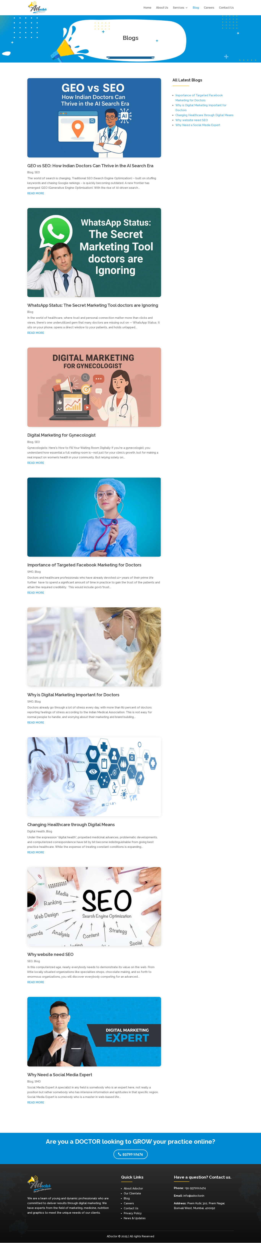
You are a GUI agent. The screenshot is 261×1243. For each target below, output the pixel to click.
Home (147, 7)
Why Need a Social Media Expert (59, 1074)
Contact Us (226, 7)
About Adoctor (133, 1188)
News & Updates (135, 1218)
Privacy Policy (133, 1213)
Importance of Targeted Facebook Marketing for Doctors (84, 564)
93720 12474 (132, 1154)
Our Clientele (132, 1193)
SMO (30, 571)
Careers (209, 7)
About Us (162, 7)
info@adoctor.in (193, 1195)
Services (178, 7)
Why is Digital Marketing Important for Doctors (73, 694)
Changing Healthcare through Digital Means (71, 824)
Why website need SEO (50, 954)
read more (35, 193)
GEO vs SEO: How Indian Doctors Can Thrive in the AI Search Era (90, 165)
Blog (196, 7)
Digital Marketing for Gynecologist (61, 435)
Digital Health (36, 831)
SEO (37, 172)
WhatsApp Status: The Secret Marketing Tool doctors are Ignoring (92, 305)
